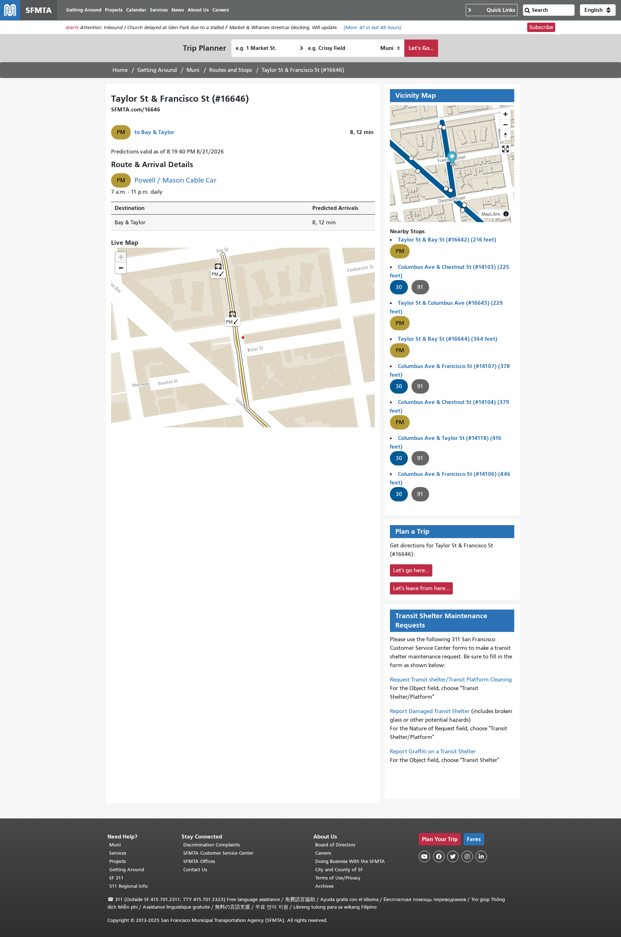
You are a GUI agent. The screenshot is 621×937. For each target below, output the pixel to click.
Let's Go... (421, 48)
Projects (117, 861)
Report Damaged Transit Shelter (430, 711)
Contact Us (195, 870)
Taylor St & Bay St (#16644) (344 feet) (447, 338)
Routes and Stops (230, 70)
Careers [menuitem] (220, 10)
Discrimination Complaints (211, 845)
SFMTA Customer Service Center (218, 853)
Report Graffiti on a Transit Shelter (433, 751)
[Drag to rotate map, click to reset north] (505, 135)
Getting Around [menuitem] (83, 10)
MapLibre (491, 214)
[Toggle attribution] (506, 214)
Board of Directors (335, 845)
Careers (323, 853)
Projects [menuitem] (114, 10)
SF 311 (116, 878)
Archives (324, 886)
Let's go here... (411, 570)
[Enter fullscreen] (505, 149)
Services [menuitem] (159, 10)
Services (117, 853)
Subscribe (541, 27)
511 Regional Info (128, 886)
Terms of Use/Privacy (337, 878)
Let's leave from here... (421, 588)
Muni (193, 70)
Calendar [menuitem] (136, 10)
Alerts (72, 27)
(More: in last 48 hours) (372, 27)
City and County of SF (339, 870)
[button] (598, 10)
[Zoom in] (505, 114)
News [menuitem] (177, 10)
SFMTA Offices (199, 861)
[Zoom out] (505, 124)
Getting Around (157, 70)
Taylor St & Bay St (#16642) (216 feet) (447, 239)
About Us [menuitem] (198, 10)
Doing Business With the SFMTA (350, 861)
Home (120, 70)
